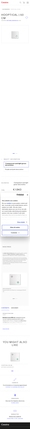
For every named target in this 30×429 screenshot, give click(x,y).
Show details (21, 222)
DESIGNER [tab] (14, 308)
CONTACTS (15, 382)
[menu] (28, 2)
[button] (27, 2)
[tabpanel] (15, 273)
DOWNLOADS (15, 402)
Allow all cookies (15, 227)
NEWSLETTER (15, 414)
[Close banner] (27, 194)
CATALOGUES (15, 398)
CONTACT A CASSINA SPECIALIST (15, 387)
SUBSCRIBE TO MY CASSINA (15, 418)
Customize (14, 232)
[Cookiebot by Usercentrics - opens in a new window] (17, 195)
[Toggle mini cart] (24, 2)
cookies (9, 203)
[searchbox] (20, 2)
